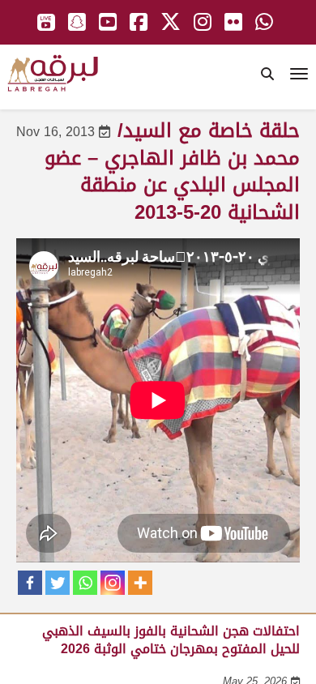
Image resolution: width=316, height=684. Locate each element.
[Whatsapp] (85, 583)
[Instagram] (112, 583)
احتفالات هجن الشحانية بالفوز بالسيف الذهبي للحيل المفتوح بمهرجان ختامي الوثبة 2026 (171, 639)
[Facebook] (30, 583)
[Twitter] (57, 583)
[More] (140, 583)
